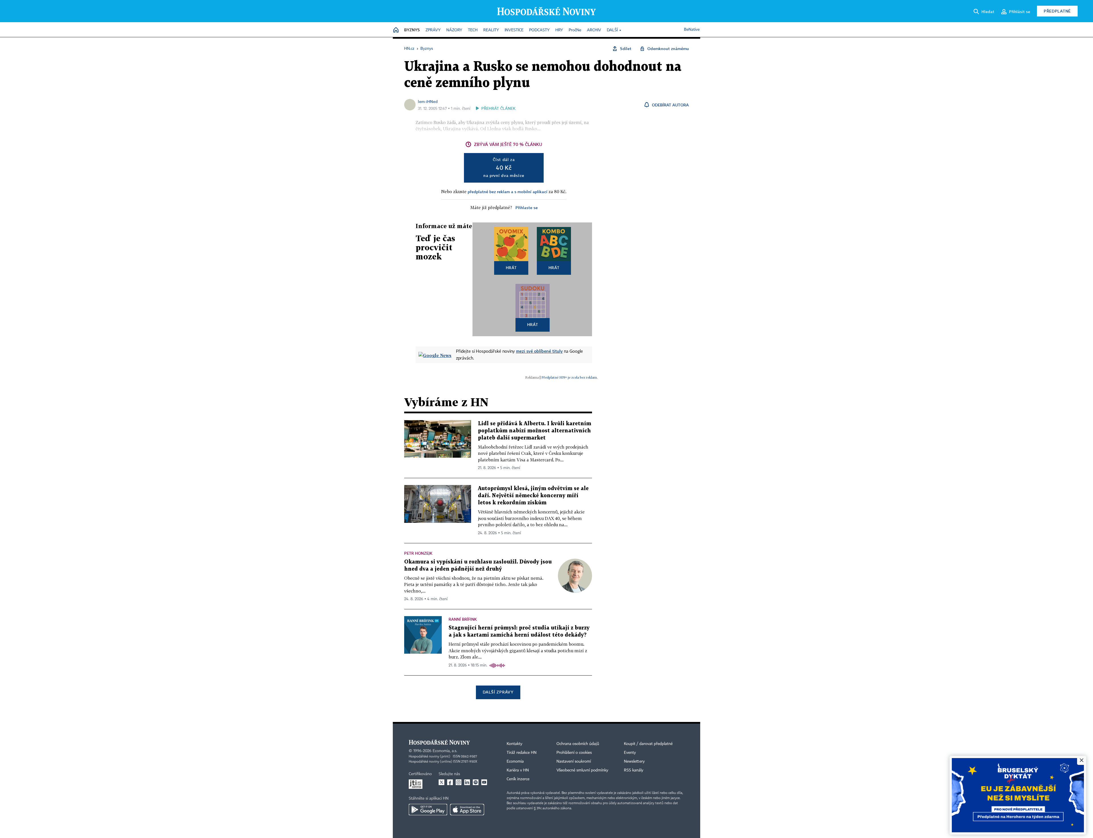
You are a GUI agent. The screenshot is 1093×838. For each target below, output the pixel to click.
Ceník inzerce (518, 779)
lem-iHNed (428, 101)
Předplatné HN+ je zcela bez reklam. (569, 377)
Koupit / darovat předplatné (648, 744)
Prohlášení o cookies (574, 753)
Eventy (630, 753)
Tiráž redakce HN (522, 753)
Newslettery (634, 761)
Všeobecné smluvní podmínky (582, 770)
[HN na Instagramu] (458, 782)
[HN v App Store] (467, 809)
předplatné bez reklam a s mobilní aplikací (507, 191)
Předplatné (1057, 11)
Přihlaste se (526, 207)
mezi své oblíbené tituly (539, 351)
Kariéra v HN (518, 770)
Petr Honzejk (418, 553)
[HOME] (395, 30)
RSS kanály (633, 770)
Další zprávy (498, 692)
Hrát (511, 267)
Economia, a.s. (445, 751)
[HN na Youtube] (484, 782)
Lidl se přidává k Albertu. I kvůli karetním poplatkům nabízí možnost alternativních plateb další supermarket (534, 430)
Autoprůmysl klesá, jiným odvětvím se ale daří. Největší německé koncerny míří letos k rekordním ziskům (533, 495)
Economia (515, 761)
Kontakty (514, 744)
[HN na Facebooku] (450, 782)
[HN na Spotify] (475, 782)
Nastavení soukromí (573, 761)
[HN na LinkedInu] (467, 782)
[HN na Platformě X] (441, 782)
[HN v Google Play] (428, 809)
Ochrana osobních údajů (577, 744)
